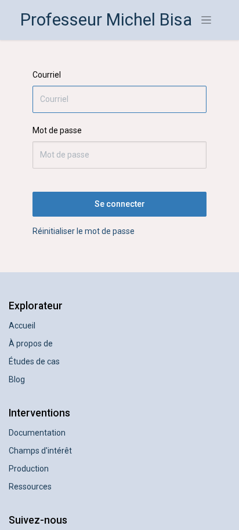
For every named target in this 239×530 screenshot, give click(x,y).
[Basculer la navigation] (206, 20)
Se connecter (120, 204)
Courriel (46, 74)
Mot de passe (57, 130)
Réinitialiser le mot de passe (83, 231)
